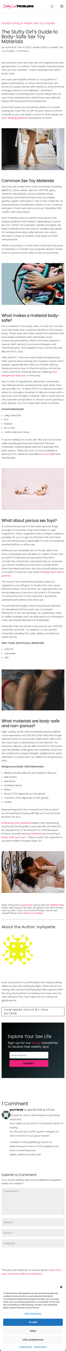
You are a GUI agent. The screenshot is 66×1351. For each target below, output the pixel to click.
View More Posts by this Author (26, 1011)
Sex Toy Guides (44, 23)
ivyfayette (10, 47)
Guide (6, 23)
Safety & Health (22, 23)
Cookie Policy (25, 1346)
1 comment (22, 51)
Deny (33, 1331)
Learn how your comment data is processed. (31, 1271)
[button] (61, 1287)
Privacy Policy (40, 1346)
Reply (58, 1161)
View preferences (33, 1339)
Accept (33, 1322)
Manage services (33, 1313)
